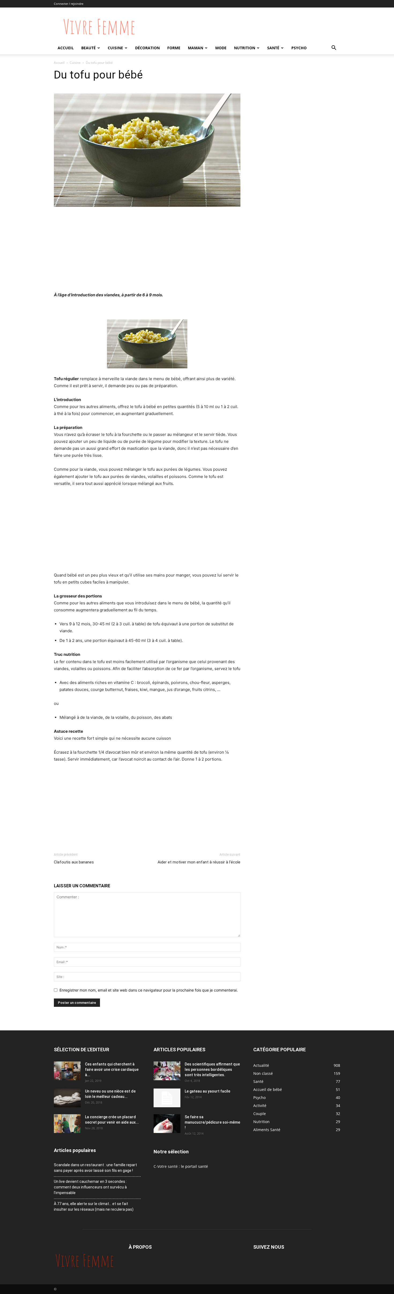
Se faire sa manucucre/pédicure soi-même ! (212, 1122)
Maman (195, 47)
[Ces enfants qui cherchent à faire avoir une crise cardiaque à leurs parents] (67, 1070)
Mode (220, 47)
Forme (173, 47)
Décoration (147, 47)
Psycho (299, 47)
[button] (333, 48)
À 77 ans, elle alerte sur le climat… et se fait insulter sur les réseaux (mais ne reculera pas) (93, 1206)
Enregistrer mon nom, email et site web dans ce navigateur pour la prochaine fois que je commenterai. (149, 990)
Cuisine (115, 47)
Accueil (66, 47)
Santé (273, 47)
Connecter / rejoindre (68, 4)
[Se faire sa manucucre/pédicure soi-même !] (167, 1123)
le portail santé (194, 1166)
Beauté (88, 47)
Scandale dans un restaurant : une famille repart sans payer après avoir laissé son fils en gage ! (95, 1168)
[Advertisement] (147, 251)
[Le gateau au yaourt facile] (167, 1098)
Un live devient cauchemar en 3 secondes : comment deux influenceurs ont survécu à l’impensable (90, 1187)
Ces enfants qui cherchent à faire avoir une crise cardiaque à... (112, 1069)
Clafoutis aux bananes (74, 862)
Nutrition (244, 47)
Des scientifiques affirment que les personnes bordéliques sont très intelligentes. (212, 1069)
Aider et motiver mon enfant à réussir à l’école (199, 862)
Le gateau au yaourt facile (207, 1091)
